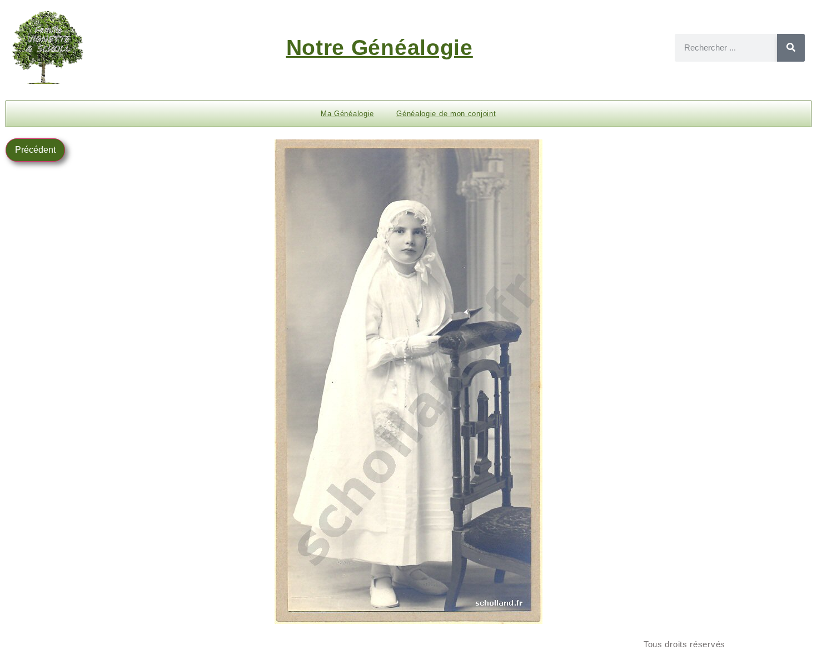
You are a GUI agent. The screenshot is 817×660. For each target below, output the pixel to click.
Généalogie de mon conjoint (446, 113)
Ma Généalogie (347, 113)
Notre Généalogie (379, 47)
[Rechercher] (791, 48)
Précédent (35, 149)
